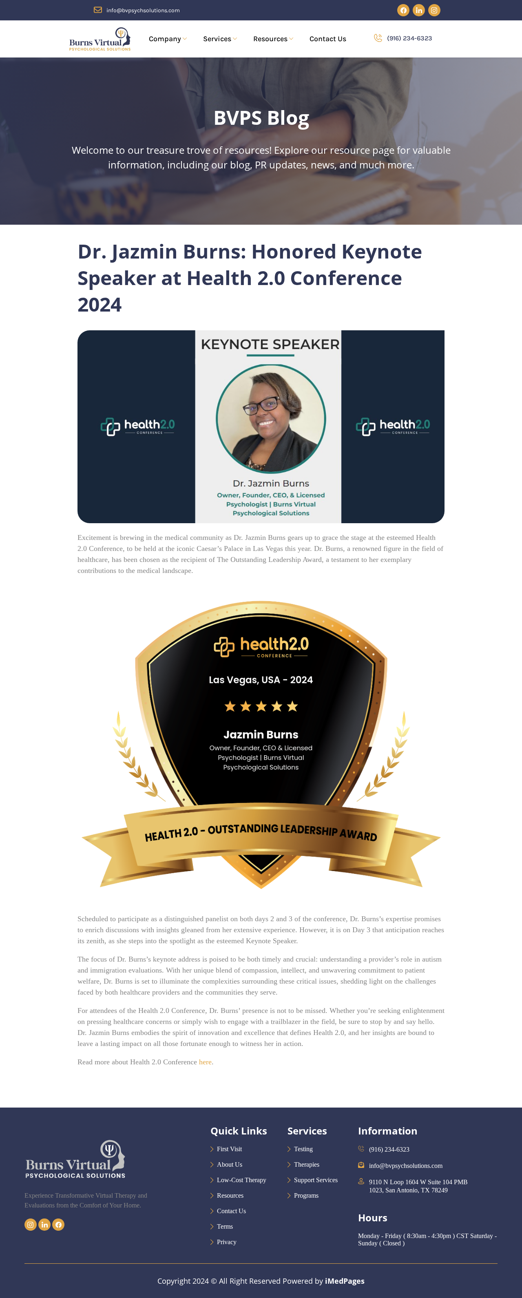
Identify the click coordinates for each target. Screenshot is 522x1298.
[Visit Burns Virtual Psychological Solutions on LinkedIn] (419, 10)
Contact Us (328, 38)
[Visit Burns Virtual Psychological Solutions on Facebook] (403, 10)
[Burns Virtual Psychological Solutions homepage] (74, 1186)
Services (217, 38)
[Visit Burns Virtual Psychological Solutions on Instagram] (434, 10)
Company (165, 38)
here (205, 1062)
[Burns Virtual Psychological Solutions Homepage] (100, 38)
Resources (270, 38)
